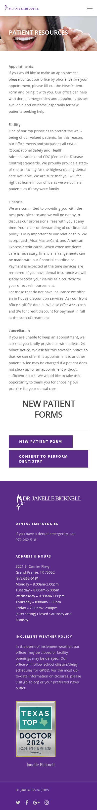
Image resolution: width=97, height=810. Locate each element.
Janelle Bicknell (41, 764)
